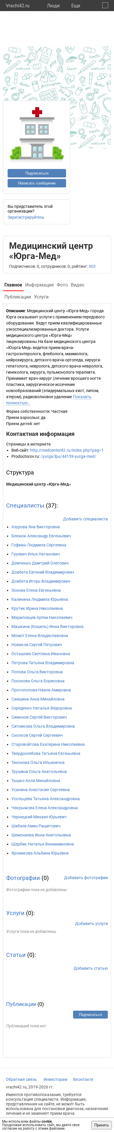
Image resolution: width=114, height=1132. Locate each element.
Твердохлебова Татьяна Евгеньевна (45, 753)
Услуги (15, 913)
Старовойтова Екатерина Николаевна (48, 744)
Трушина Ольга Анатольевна (39, 771)
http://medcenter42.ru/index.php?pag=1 (67, 450)
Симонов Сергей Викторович (39, 717)
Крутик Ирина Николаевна (37, 608)
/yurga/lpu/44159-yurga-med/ (68, 456)
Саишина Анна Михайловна (38, 699)
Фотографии (23, 877)
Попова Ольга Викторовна (37, 671)
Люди (53, 5)
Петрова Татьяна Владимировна (42, 662)
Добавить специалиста (85, 519)
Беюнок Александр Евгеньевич (41, 536)
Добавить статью (91, 968)
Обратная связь (21, 1079)
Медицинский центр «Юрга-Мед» (38, 484)
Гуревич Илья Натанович (35, 554)
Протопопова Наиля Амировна (41, 690)
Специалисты (25, 505)
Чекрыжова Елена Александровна (44, 807)
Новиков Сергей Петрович (36, 644)
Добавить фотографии (86, 877)
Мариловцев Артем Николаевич (41, 617)
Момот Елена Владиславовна (39, 635)
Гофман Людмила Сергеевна (38, 545)
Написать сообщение (37, 183)
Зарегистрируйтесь (26, 217)
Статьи (16, 954)
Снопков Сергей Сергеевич (37, 735)
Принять (101, 1125)
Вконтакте (83, 1079)
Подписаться (37, 173)
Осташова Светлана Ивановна (40, 653)
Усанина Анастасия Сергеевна (40, 789)
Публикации (21, 1004)
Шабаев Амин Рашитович (36, 826)
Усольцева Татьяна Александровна (45, 798)
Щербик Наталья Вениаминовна (42, 844)
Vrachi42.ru (18, 5)
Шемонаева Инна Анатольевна (41, 835)
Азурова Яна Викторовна (35, 526)
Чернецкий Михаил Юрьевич (39, 817)
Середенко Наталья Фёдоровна (41, 708)
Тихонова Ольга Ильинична (38, 762)
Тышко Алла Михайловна (35, 780)
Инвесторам (55, 1079)
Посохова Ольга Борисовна (38, 681)
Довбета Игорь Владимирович (40, 581)
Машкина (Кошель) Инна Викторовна (47, 626)
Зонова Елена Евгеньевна (36, 590)
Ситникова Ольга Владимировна (43, 726)
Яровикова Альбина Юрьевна (40, 853)
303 (92, 266)
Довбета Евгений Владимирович (42, 572)
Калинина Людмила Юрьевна (39, 599)
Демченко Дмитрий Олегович (40, 563)
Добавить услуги (91, 923)
